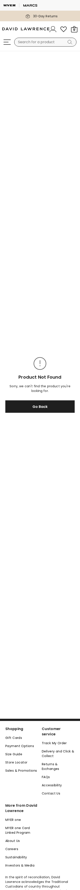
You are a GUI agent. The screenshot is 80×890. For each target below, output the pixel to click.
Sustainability (16, 857)
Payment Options (19, 746)
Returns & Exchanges (50, 766)
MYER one (13, 820)
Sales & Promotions (21, 770)
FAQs (46, 777)
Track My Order (54, 743)
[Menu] (7, 42)
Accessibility (52, 785)
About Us (12, 841)
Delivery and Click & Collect (58, 753)
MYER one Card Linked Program (17, 830)
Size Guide (13, 754)
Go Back (40, 406)
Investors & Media (19, 865)
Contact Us (51, 793)
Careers (11, 849)
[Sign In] (52, 29)
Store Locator (16, 762)
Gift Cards (13, 738)
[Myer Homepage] (25, 29)
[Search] (70, 42)
